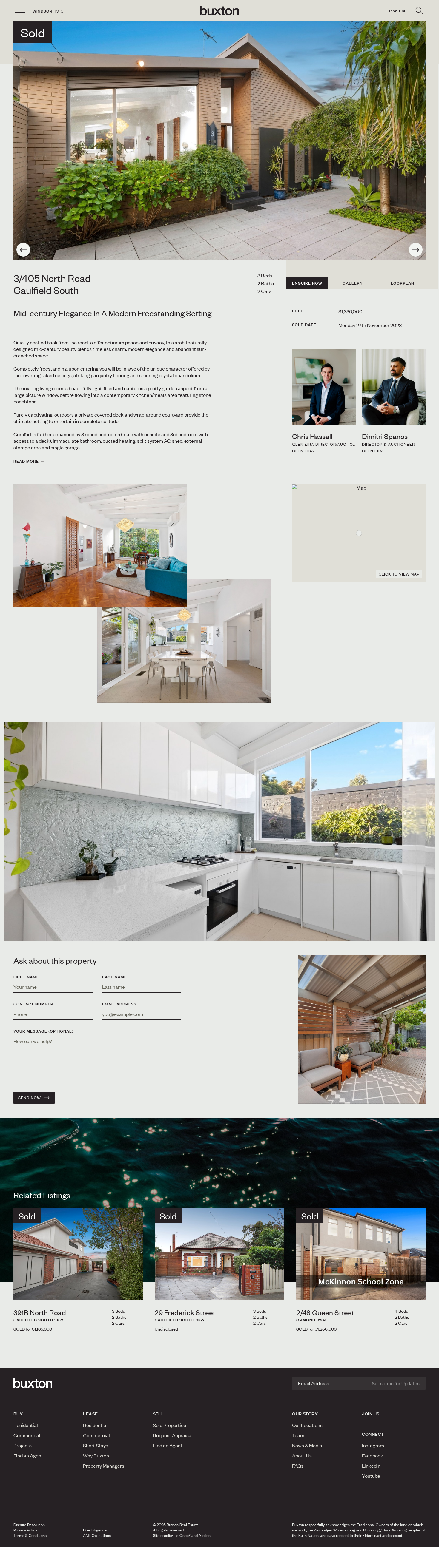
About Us (302, 1455)
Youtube (371, 1475)
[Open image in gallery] (184, 641)
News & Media (307, 1445)
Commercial (26, 1435)
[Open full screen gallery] (219, 140)
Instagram (373, 1445)
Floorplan (401, 283)
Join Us (371, 1414)
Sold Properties (169, 1425)
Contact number (33, 1004)
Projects (22, 1445)
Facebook (372, 1455)
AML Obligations (97, 1535)
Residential (25, 1425)
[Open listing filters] (419, 10)
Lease (90, 1414)
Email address (119, 1004)
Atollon (205, 1535)
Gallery (353, 283)
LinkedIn (371, 1465)
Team (298, 1435)
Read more (26, 461)
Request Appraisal (173, 1435)
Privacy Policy (25, 1530)
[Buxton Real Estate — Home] (219, 11)
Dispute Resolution (29, 1524)
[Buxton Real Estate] (45, 1383)
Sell (158, 1414)
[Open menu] (20, 10)
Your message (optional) (43, 1031)
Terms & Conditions (30, 1535)
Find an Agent (28, 1455)
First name (26, 977)
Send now (29, 1097)
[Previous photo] (23, 250)
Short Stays (95, 1445)
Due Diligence (95, 1530)
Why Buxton (96, 1455)
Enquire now (307, 283)
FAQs (297, 1465)
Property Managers (103, 1465)
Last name (114, 977)
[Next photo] (416, 250)
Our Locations (307, 1425)
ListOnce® (182, 1535)
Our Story (305, 1414)
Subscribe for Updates (396, 1383)
